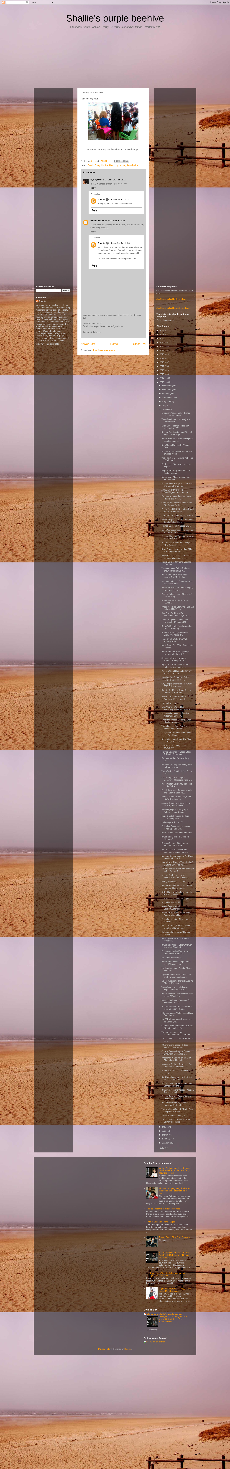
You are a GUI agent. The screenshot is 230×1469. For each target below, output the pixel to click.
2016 (162, 370)
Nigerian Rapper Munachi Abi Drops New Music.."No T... (177, 857)
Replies (97, 194)
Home (114, 344)
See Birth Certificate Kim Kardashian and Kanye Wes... (176, 614)
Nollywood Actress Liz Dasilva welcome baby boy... (175, 714)
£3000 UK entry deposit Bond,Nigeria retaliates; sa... (175, 491)
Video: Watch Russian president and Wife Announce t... (176, 962)
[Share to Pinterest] (127, 161)
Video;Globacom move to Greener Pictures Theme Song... (176, 886)
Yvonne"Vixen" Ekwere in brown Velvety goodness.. (175, 1120)
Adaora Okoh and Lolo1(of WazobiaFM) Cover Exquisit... (176, 876)
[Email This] (115, 161)
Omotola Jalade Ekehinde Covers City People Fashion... (176, 504)
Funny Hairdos (101, 165)
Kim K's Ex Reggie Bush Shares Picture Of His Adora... (176, 691)
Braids (91, 165)
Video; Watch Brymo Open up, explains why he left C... (175, 652)
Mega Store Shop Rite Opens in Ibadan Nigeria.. (175, 471)
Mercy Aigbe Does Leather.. (174, 881)
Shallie (101, 199)
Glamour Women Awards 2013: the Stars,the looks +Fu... (177, 1026)
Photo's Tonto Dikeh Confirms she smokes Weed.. (176, 452)
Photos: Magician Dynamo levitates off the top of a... (177, 537)
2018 (162, 362)
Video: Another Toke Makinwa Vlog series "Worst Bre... (177, 995)
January (166, 1143)
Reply (93, 188)
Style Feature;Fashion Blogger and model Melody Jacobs (175, 1289)
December (167, 386)
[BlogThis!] (118, 161)
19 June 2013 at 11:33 (120, 243)
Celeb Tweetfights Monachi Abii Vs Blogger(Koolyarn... (177, 982)
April (164, 1131)
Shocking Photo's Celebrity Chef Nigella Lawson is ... (176, 721)
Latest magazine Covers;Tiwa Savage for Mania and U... (174, 621)
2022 (162, 346)
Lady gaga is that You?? (172, 822)
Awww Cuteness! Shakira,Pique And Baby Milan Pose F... (175, 697)
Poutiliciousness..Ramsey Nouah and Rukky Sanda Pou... (176, 791)
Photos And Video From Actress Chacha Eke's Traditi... (176, 952)
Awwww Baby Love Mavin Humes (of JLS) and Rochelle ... (176, 804)
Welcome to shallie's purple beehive (164, 1314)
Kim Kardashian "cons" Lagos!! (162, 1222)
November (167, 389)
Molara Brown (97, 220)
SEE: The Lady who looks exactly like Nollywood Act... (176, 893)
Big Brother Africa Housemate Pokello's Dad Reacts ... (174, 665)
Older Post (139, 344)
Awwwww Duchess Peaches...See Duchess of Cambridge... (177, 1065)
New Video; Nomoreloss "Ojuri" (175, 898)
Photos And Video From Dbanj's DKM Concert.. (175, 543)
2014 (162, 378)
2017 (162, 366)
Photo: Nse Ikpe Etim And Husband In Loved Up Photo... (177, 608)
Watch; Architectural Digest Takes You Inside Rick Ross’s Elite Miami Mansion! (175, 1255)
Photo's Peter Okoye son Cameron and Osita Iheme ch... (177, 484)
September (167, 397)
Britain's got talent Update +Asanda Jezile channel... (177, 1091)
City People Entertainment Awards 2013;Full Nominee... (176, 685)
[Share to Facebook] (124, 161)
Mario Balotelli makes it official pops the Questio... (175, 817)
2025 (162, 334)
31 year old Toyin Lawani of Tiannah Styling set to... (173, 659)
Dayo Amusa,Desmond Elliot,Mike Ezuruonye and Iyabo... (176, 550)
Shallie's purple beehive (115, 18)
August (165, 401)
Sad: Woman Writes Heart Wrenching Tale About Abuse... (176, 708)
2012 (162, 1148)
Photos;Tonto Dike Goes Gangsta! (174, 1237)
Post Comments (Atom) (104, 350)
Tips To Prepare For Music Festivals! (163, 1209)
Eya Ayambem (97, 180)
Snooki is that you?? (170, 902)
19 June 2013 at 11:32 (120, 199)
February (166, 1139)
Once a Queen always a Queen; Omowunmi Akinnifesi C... (175, 1052)
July (164, 405)
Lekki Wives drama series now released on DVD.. (175, 427)
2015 (162, 374)
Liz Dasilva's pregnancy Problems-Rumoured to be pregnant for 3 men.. (174, 1190)
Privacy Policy (104, 1349)
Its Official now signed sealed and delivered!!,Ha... (176, 1020)
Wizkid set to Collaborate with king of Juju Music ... (177, 459)
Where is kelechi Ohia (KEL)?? (175, 1115)
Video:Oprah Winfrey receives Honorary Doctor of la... (175, 1104)
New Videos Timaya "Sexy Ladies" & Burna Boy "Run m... (177, 863)
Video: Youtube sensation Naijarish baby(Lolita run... (177, 439)
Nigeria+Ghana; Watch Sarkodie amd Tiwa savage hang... (176, 975)
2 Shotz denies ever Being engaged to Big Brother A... (177, 870)
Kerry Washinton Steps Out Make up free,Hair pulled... (176, 740)
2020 (162, 354)
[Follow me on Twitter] (154, 1342)
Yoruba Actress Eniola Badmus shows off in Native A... (175, 569)
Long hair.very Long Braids (126, 165)
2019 (162, 358)
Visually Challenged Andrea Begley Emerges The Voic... (177, 588)
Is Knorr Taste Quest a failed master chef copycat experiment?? (166, 1274)
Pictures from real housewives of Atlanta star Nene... (176, 497)
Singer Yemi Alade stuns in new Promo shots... (175, 478)
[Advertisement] (115, 59)
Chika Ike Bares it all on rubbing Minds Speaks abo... (175, 827)
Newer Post (88, 344)
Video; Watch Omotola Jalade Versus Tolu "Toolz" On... (175, 576)
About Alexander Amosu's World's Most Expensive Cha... (176, 1007)
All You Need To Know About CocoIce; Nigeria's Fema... (174, 850)
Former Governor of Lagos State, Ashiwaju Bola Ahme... (176, 753)
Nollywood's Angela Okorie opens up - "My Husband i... (176, 733)
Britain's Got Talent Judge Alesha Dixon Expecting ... (176, 627)
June (164, 409)
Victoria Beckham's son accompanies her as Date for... (176, 1033)
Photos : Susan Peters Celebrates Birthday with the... (176, 1084)
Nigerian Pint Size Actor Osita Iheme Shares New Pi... (175, 678)
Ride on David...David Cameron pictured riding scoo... (175, 556)
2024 (162, 338)
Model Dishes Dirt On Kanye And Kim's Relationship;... (176, 798)
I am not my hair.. (169, 703)
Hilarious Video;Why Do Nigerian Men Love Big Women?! (176, 926)
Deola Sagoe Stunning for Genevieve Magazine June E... (176, 778)
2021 (162, 350)
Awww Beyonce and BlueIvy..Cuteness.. (171, 907)
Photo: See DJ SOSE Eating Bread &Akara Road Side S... (177, 510)
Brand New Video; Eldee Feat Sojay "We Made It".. (174, 633)
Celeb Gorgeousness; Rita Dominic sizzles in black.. (177, 531)
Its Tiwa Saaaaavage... (171, 958)
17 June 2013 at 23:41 (115, 220)
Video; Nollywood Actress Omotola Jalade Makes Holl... (177, 520)
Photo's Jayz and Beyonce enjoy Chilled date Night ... (176, 1097)
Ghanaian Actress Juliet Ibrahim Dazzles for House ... (175, 414)
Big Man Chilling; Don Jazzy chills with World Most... (176, 766)
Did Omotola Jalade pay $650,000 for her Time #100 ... (176, 1078)
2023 (162, 342)
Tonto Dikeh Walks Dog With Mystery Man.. (174, 640)
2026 (162, 330)
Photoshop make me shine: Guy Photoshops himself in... (176, 1059)
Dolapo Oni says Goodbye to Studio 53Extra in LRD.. (174, 844)
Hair (111, 165)
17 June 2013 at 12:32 (115, 180)
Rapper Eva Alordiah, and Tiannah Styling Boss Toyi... (176, 433)
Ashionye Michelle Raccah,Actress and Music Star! (177, 582)
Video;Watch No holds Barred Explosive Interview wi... (174, 988)
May (164, 1127)
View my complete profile (47, 344)
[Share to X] (121, 161)
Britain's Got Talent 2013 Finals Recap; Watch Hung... (175, 914)
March (165, 1135)
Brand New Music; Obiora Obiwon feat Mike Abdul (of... (176, 946)
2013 (162, 382)
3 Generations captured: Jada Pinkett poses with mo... (174, 1046)
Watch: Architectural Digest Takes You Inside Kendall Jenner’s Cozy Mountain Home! (174, 1170)
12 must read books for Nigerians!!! (177, 515)
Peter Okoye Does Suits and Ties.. (177, 833)
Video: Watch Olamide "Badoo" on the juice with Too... (177, 1110)
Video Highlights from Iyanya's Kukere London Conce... (175, 810)
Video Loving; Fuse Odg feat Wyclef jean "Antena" (174, 727)
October (166, 393)
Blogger (127, 1349)
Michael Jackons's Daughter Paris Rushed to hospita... (176, 1001)
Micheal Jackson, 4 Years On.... (176, 526)
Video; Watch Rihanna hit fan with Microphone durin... (176, 672)
